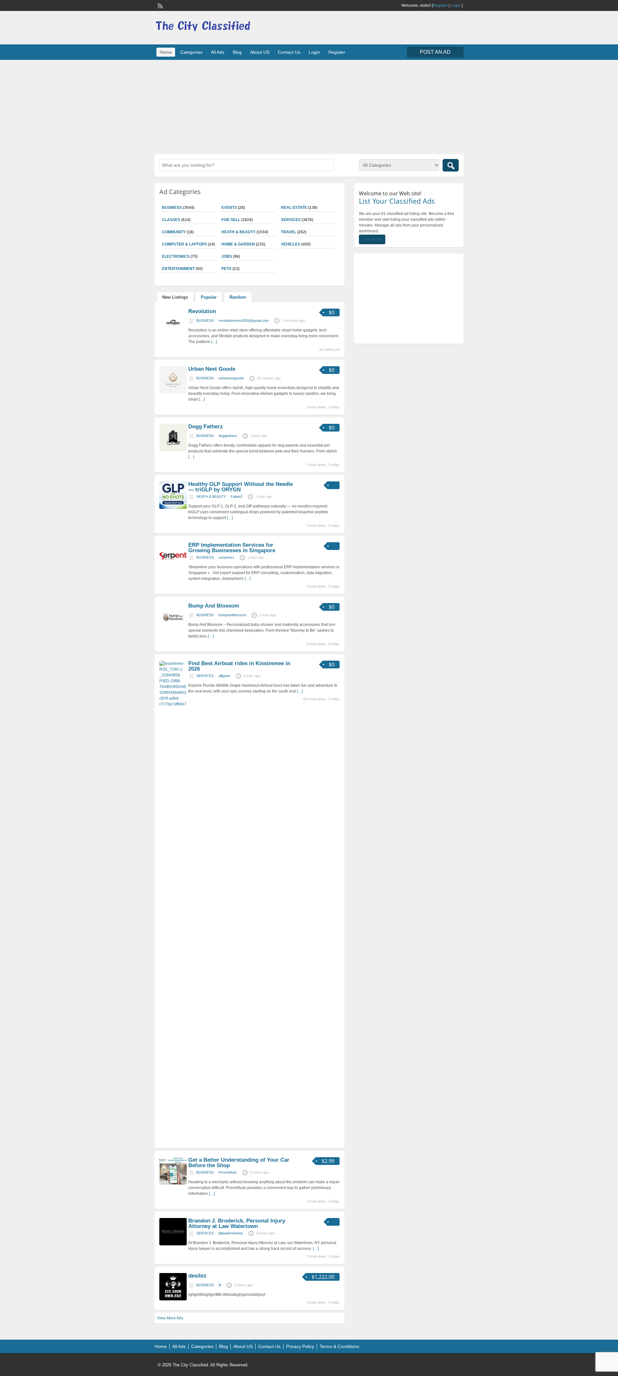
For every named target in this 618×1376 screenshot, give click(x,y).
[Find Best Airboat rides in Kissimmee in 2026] (173, 704)
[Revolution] (173, 334)
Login (456, 5)
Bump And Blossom (213, 606)
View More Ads (170, 1318)
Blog (237, 52)
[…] (214, 341)
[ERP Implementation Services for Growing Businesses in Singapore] (173, 568)
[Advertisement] (309, 106)
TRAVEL (288, 232)
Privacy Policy (300, 1346)
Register (440, 5)
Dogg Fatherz (205, 426)
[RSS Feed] (159, 5)
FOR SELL (230, 220)
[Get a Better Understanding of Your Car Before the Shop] (173, 1183)
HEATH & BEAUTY (238, 232)
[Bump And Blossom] (173, 629)
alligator (224, 676)
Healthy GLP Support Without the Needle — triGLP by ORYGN (240, 487)
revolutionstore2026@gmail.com (244, 320)
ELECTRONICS (176, 256)
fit (220, 1285)
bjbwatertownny (231, 1233)
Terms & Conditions (339, 1346)
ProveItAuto (228, 1172)
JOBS (226, 256)
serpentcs (226, 557)
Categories (191, 52)
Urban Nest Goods (211, 369)
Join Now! (372, 239)
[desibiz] (173, 1299)
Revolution (202, 311)
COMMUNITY (174, 232)
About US (259, 52)
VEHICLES (290, 244)
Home (166, 52)
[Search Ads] (451, 165)
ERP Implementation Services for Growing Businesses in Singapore (231, 547)
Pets (226, 268)
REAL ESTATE (294, 207)
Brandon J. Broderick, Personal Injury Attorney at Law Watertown (236, 1223)
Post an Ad (435, 52)
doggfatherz (228, 436)
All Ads (217, 52)
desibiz (197, 1276)
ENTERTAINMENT (178, 268)
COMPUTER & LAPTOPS (184, 244)
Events (229, 207)
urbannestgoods (231, 378)
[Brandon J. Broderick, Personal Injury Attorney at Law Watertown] (173, 1244)
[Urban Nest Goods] (173, 392)
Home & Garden (238, 244)
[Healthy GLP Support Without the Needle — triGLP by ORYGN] (173, 507)
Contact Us (289, 52)
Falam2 (236, 496)
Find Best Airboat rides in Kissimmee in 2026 (239, 666)
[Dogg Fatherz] (173, 450)
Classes (171, 220)
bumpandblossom (232, 615)
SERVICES (291, 220)
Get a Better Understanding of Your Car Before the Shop (238, 1162)
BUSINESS (172, 207)
